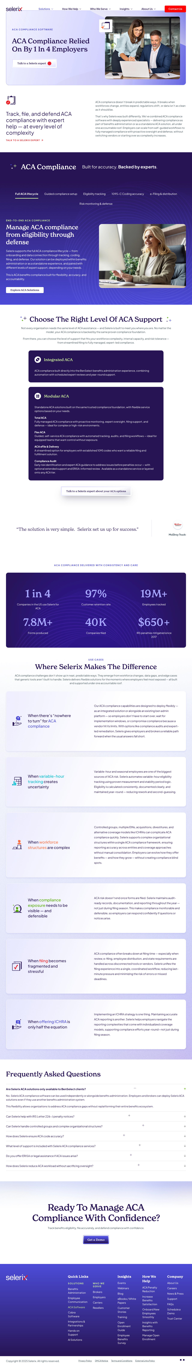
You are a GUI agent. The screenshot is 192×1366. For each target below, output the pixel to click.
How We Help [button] (70, 8)
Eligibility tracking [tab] (94, 193)
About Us (172, 1283)
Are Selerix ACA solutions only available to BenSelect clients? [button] (46, 1089)
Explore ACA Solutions (24, 290)
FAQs (170, 1304)
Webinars (123, 1288)
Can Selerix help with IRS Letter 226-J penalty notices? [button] (40, 1116)
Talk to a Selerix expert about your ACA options (96, 491)
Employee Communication (77, 1300)
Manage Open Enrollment (150, 1337)
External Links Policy (145, 1360)
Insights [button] (124, 8)
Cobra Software (73, 1314)
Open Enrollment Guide (124, 1326)
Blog (120, 1293)
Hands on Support (74, 1332)
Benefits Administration (77, 1290)
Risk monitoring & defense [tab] (96, 203)
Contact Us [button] (175, 8)
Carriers (97, 1302)
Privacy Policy (85, 1360)
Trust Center (174, 1318)
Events (122, 1283)
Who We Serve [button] (99, 8)
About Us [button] (147, 8)
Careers (172, 1288)
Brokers (97, 1292)
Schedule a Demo (174, 1311)
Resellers (98, 1308)
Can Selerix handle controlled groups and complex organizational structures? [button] (54, 1126)
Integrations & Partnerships (76, 1323)
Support (172, 1299)
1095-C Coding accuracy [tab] (128, 193)
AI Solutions (75, 1339)
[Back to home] (14, 9)
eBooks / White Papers (127, 1300)
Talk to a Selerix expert (31, 63)
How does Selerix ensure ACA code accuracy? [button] (35, 1136)
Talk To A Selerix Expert (23, 140)
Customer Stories (124, 1310)
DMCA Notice (101, 1360)
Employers (99, 1297)
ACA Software (76, 1307)
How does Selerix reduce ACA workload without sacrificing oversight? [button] (49, 1166)
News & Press (175, 1293)
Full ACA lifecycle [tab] (26, 193)
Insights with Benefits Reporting (150, 1326)
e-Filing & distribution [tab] (163, 193)
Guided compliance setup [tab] (60, 193)
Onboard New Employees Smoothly (150, 1313)
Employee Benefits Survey (124, 1339)
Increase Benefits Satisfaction (149, 1300)
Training (122, 1317)
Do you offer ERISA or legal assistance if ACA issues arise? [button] (42, 1156)
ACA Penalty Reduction (149, 1289)
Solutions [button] (44, 8)
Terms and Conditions (121, 1360)
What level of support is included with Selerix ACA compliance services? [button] (51, 1146)
